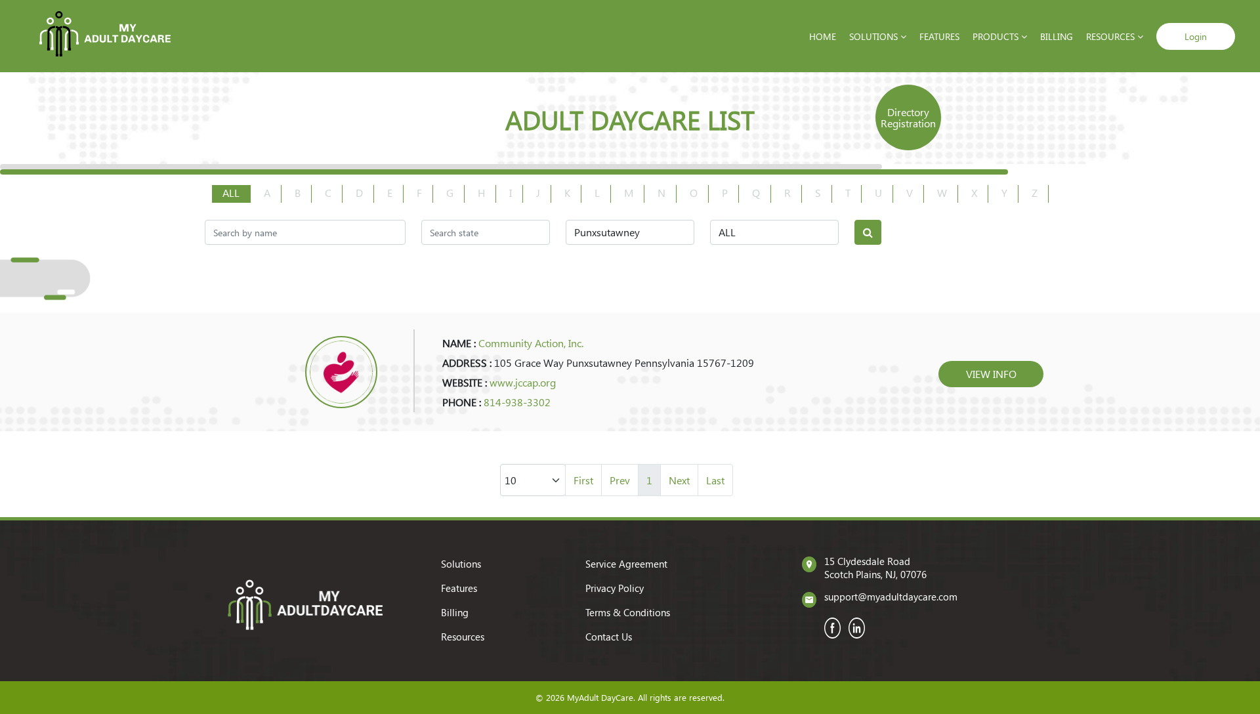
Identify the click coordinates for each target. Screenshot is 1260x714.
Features (939, 36)
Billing (1056, 36)
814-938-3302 (517, 402)
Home (822, 36)
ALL (231, 193)
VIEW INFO (991, 374)
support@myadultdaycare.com (890, 596)
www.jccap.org (523, 382)
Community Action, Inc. (530, 343)
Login (1196, 36)
